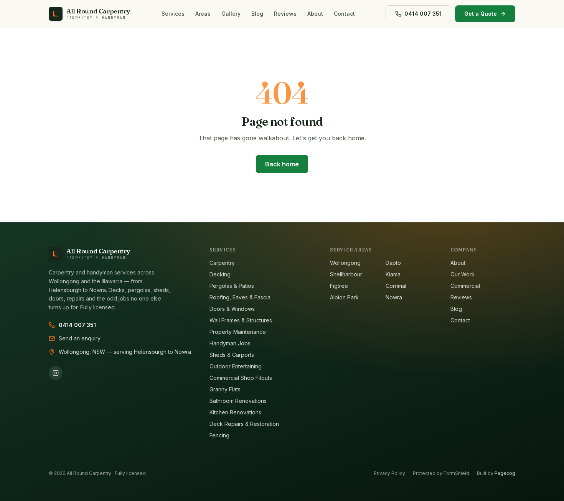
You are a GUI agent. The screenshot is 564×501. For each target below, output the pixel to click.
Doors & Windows (232, 309)
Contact (344, 13)
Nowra (394, 297)
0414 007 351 (77, 325)
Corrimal (396, 286)
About (315, 13)
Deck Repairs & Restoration (244, 424)
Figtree (339, 286)
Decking (220, 274)
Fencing (219, 435)
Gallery (231, 13)
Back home (282, 164)
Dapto (393, 263)
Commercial (465, 286)
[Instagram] (56, 373)
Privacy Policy (389, 473)
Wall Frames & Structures (240, 320)
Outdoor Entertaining (235, 366)
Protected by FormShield (441, 473)
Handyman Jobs (230, 343)
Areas (203, 13)
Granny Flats (225, 389)
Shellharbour (346, 274)
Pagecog (505, 473)
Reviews (285, 13)
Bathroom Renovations (238, 401)
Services (173, 13)
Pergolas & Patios (231, 286)
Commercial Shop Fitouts (240, 378)
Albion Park (344, 297)
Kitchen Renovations (235, 412)
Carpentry (222, 263)
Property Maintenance (237, 332)
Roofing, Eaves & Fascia (239, 297)
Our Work (462, 274)
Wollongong (345, 263)
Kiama (393, 274)
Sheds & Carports (231, 355)
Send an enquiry (80, 338)
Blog (257, 13)
